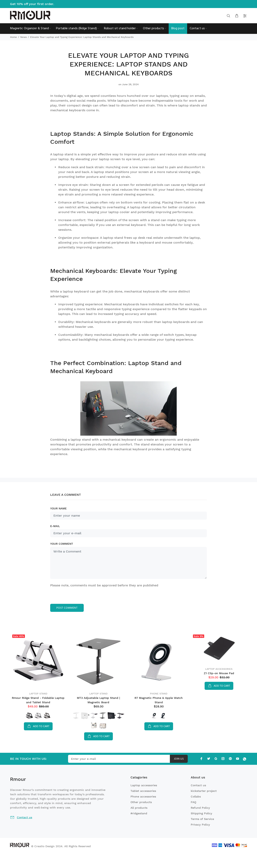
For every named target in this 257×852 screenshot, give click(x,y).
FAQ (193, 802)
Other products (141, 802)
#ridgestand (139, 813)
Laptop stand (38, 693)
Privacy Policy (200, 824)
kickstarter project (204, 790)
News (23, 37)
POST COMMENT (67, 608)
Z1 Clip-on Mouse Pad (219, 673)
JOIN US (179, 759)
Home (13, 37)
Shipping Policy (201, 813)
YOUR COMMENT (61, 543)
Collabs (196, 796)
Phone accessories (143, 796)
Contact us (198, 785)
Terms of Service (202, 819)
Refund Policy (200, 807)
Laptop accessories (219, 669)
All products (139, 807)
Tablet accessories (143, 790)
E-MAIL (55, 526)
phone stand (158, 693)
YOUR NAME (58, 508)
